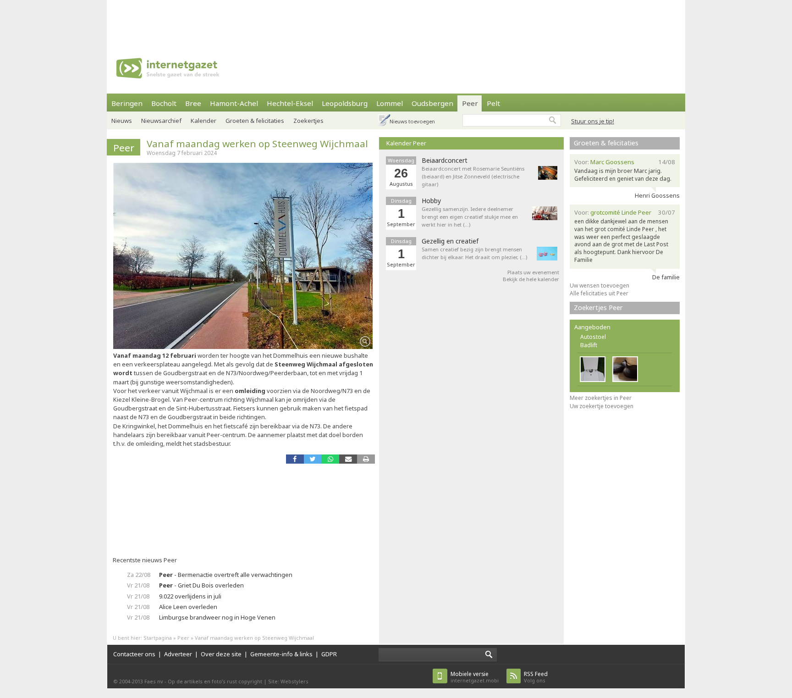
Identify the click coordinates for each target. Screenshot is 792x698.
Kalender (203, 120)
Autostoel (593, 337)
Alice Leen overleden (188, 607)
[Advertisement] (396, 20)
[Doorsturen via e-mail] (348, 458)
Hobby (431, 201)
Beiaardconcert (445, 160)
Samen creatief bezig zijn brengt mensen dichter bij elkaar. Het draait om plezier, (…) (474, 253)
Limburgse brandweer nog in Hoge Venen (217, 617)
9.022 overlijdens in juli (190, 596)
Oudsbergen (432, 103)
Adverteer (178, 654)
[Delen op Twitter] (313, 458)
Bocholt (163, 103)
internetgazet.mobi (475, 677)
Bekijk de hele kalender (531, 279)
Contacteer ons (134, 654)
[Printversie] (366, 458)
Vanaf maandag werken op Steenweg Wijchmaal (257, 143)
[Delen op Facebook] (295, 458)
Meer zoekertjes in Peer (601, 398)
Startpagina (157, 637)
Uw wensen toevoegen (599, 285)
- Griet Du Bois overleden (201, 585)
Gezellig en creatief (450, 241)
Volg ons (536, 677)
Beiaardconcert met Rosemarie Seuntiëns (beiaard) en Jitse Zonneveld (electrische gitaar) (473, 176)
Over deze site (221, 654)
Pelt (493, 103)
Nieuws (121, 120)
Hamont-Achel (234, 103)
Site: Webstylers (288, 681)
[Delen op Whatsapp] (330, 458)
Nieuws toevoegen (412, 121)
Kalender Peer (406, 143)
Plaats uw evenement (533, 272)
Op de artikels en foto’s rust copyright (215, 681)
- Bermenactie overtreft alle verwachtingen (225, 575)
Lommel (389, 103)
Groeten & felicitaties (255, 120)
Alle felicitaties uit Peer (599, 293)
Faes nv (153, 681)
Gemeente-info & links (281, 654)
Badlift (588, 345)
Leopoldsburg (345, 103)
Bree (193, 103)
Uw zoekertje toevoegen (601, 406)
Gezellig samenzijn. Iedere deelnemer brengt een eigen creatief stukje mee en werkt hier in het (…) (470, 216)
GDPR (329, 654)
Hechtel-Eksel (290, 103)
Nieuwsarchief (161, 120)
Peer (470, 103)
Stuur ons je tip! (592, 121)
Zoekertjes (308, 120)
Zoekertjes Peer (598, 307)
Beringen (127, 103)
